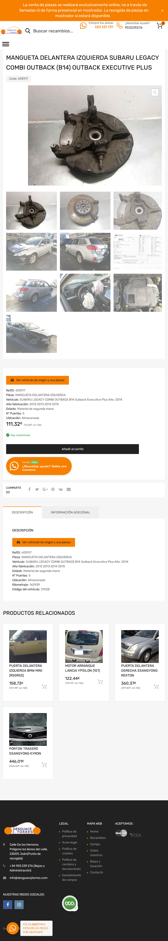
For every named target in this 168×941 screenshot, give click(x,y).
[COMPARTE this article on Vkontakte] (60, 489)
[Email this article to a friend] (68, 489)
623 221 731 (104, 27)
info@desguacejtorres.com (28, 878)
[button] (155, 92)
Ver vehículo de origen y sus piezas (40, 380)
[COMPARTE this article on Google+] (44, 489)
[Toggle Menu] (5, 45)
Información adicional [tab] (70, 512)
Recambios (98, 838)
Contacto (96, 872)
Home (94, 831)
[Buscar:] (89, 31)
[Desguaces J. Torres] (11, 30)
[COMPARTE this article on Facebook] (29, 489)
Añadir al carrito (73, 449)
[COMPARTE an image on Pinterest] (52, 489)
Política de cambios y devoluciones (71, 864)
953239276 (133, 28)
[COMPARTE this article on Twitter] (36, 489)
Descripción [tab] (22, 512)
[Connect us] (7, 904)
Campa (95, 844)
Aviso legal (69, 842)
